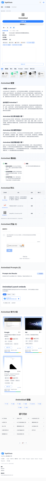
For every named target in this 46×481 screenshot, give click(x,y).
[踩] (26, 443)
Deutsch (36, 458)
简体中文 (12, 458)
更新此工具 (23, 64)
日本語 (23, 458)
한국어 (20, 458)
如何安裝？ (14, 302)
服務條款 (2, 470)
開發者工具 (17, 380)
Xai (26, 332)
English (8, 458)
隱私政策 (2, 468)
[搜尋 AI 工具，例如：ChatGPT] (40, 2)
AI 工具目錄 (7, 7)
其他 (5, 341)
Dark (13, 294)
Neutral (9, 294)
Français (40, 458)
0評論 (13, 30)
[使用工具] (19, 55)
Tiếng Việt (3, 460)
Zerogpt (7, 371)
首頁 (2, 7)
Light (5, 294)
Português (28, 458)
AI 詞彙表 (2, 458)
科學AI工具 (36, 341)
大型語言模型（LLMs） (9, 343)
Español (32, 458)
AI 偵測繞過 (12, 380)
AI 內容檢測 (7, 380)
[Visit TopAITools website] (2, 453)
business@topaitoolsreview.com (7, 475)
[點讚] (20, 443)
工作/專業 (16, 338)
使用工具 (23, 21)
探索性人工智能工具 (29, 343)
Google (6, 332)
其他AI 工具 (16, 343)
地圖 (9, 460)
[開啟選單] (43, 2)
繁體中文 (16, 458)
